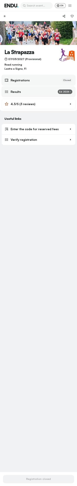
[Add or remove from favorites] (72, 16)
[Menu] (70, 5)
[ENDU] (11, 6)
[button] (38, 104)
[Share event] (64, 16)
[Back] (4, 16)
